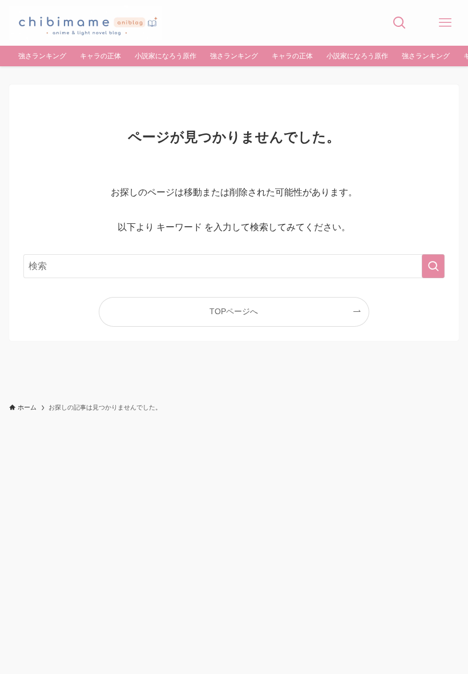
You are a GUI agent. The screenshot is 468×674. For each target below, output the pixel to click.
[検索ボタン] (399, 23)
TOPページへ (233, 311)
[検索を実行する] (433, 266)
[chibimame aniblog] (85, 23)
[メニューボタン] (445, 23)
